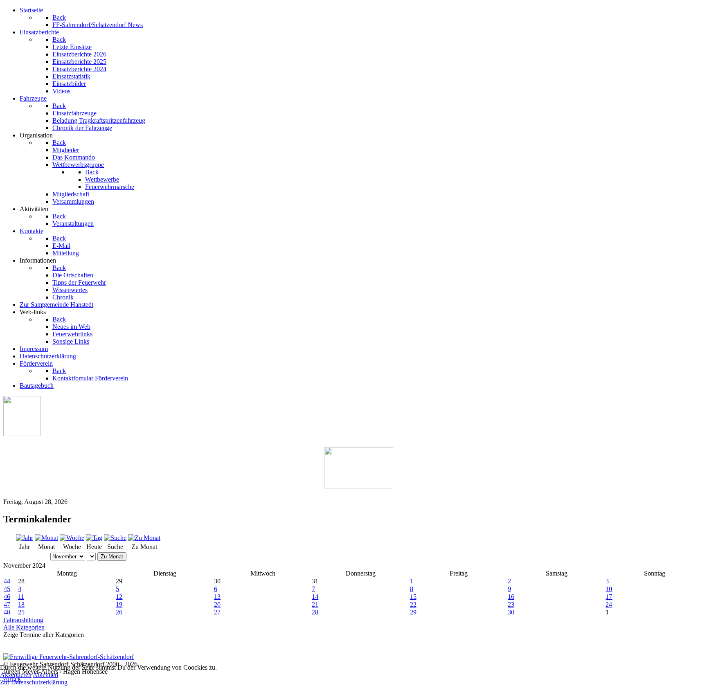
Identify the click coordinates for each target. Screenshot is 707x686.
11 (21, 596)
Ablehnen (45, 674)
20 (217, 604)
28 (315, 612)
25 (21, 612)
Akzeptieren (16, 674)
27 (217, 612)
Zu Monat (112, 556)
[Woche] (72, 537)
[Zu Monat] (144, 537)
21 (315, 604)
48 (7, 612)
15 (413, 596)
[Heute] (94, 537)
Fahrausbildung (23, 619)
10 (609, 588)
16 (511, 596)
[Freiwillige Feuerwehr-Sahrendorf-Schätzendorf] (68, 656)
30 (511, 612)
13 (217, 596)
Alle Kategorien (24, 627)
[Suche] (115, 537)
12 (119, 596)
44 (7, 581)
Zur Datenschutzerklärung (34, 682)
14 (315, 596)
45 (7, 588)
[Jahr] (24, 537)
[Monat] (46, 537)
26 (119, 612)
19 (119, 604)
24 (609, 604)
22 (413, 604)
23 (511, 604)
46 (7, 596)
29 (413, 612)
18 (21, 604)
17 (609, 596)
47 (7, 604)
